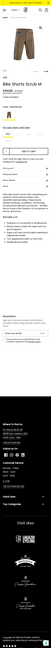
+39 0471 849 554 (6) (13, 486)
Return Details (9, 180)
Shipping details (10, 174)
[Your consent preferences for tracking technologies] (46, 643)
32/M (18, 134)
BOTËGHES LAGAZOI (30, 637)
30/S (8, 134)
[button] (16, 10)
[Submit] (43, 333)
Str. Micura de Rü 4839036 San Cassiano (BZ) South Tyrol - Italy (15, 433)
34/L (29, 134)
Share (5, 186)
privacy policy (34, 341)
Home (5, 18)
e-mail (6, 481)
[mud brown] (9, 115)
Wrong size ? (8, 168)
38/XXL (9, 140)
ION (5, 77)
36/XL (40, 134)
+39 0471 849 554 (11, 442)
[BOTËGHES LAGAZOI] (25, 10)
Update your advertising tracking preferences (25, 640)
